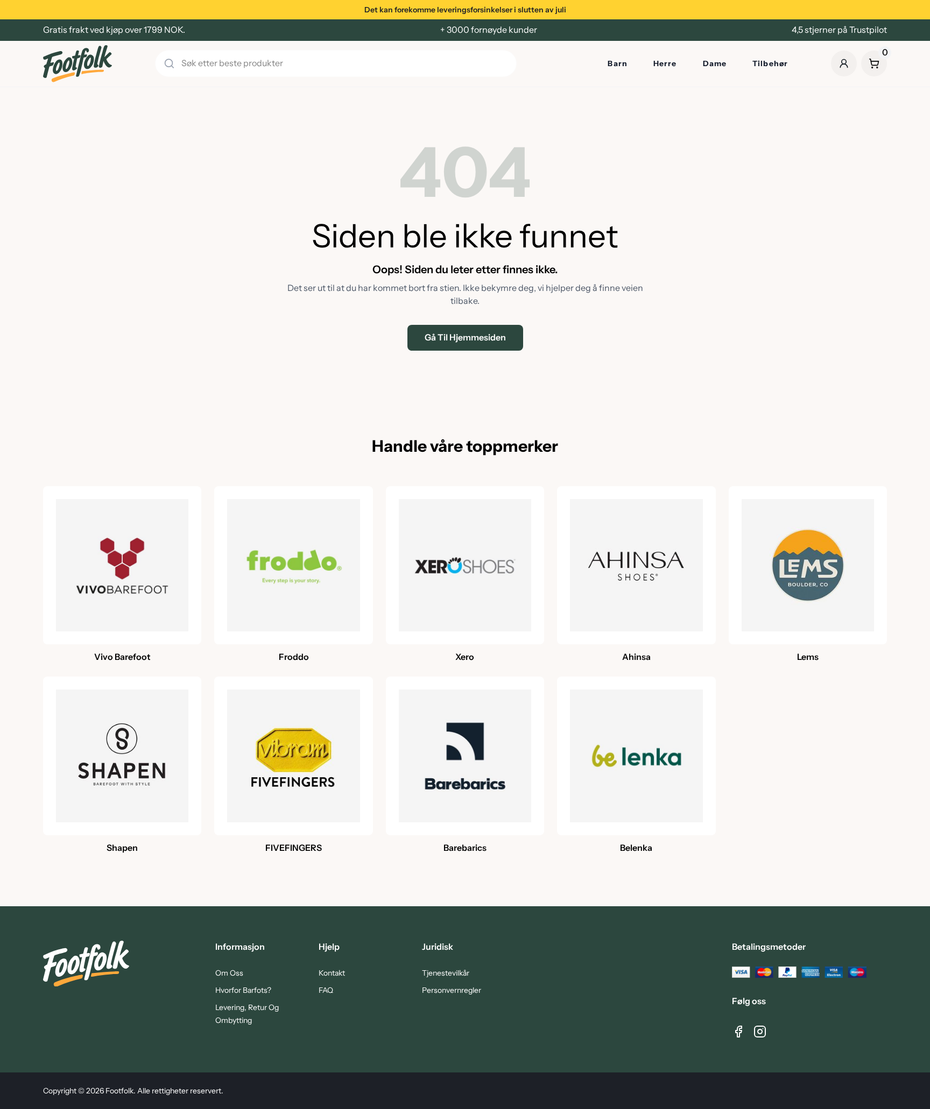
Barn (617, 63)
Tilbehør (770, 63)
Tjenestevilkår (445, 973)
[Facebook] (738, 1031)
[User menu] (844, 63)
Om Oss (229, 973)
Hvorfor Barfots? (243, 990)
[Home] (77, 63)
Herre (665, 63)
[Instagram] (759, 1031)
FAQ (326, 990)
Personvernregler (451, 990)
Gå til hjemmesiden (465, 337)
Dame (715, 63)
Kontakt (332, 973)
